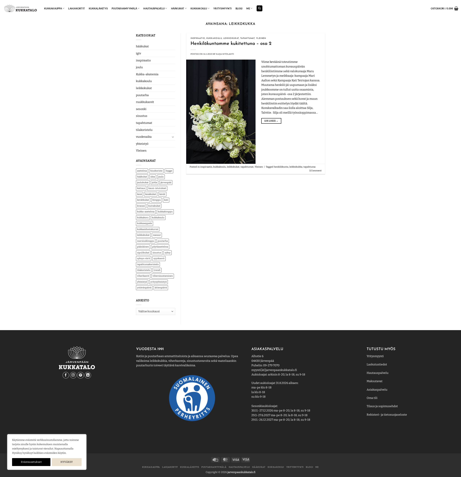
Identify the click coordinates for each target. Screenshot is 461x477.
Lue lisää (271, 121)
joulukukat (143, 182)
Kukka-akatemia (147, 74)
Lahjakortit (76, 8)
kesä (139, 194)
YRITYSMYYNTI (222, 8)
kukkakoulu (144, 81)
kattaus (141, 188)
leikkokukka (295, 166)
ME (248, 8)
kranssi (141, 205)
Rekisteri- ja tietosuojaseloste (387, 414)
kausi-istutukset (157, 188)
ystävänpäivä (144, 287)
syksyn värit (143, 258)
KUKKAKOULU (199, 8)
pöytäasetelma (160, 246)
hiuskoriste (156, 170)
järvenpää (165, 182)
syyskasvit (159, 258)
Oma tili (372, 398)
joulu (139, 67)
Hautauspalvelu (154, 8)
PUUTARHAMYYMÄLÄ (124, 8)
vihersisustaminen (163, 275)
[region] (46, 452)
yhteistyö (142, 143)
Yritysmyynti (375, 356)
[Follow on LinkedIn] (87, 375)
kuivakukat (154, 205)
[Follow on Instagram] (73, 375)
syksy (168, 252)
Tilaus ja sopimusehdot (382, 406)
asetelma (142, 170)
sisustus (141, 116)
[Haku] (259, 8)
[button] (444, 8)
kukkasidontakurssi (147, 229)
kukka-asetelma (146, 211)
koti (166, 200)
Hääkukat (177, 8)
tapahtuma (309, 166)
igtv (138, 53)
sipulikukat (143, 252)
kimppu (156, 200)
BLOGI (239, 8)
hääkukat (142, 46)
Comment (316, 170)
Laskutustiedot (377, 364)
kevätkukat (143, 200)
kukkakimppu (165, 211)
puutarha (142, 95)
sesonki (141, 109)
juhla (154, 182)
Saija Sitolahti (225, 54)
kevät (162, 194)
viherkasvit (143, 275)
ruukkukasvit (145, 102)
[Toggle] (173, 137)
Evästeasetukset (31, 462)
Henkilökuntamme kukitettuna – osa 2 (231, 43)
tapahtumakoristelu (148, 264)
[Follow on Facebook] (65, 375)
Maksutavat (374, 381)
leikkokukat (144, 88)
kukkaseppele (144, 223)
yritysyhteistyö (158, 281)
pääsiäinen (143, 246)
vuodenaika (144, 136)
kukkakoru (143, 217)
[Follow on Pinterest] (80, 375)
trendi (157, 270)
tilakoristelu (144, 130)
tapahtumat (144, 123)
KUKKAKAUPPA (53, 8)
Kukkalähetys (98, 8)
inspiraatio (143, 60)
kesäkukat (150, 194)
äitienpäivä (161, 287)
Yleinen (141, 150)
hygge (169, 170)
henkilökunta (281, 166)
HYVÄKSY (67, 462)
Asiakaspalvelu (377, 389)
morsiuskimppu (145, 241)
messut (157, 235)
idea (152, 176)
